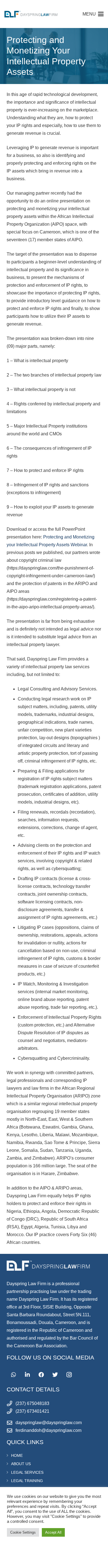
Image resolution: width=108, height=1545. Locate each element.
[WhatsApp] (13, 1375)
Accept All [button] (53, 1532)
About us (21, 1464)
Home (17, 1455)
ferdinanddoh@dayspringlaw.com (48, 1430)
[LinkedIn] (27, 1375)
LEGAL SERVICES (27, 1472)
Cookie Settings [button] (23, 1532)
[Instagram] (69, 1375)
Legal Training (27, 1480)
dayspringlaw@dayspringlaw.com (49, 1422)
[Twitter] (55, 1375)
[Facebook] (41, 1375)
